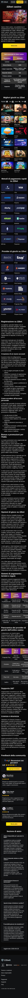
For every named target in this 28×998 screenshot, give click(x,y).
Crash (16, 101)
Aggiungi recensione (14, 768)
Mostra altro (14, 824)
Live (10, 101)
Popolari (3, 101)
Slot (23, 101)
